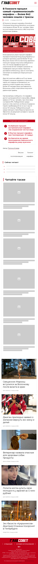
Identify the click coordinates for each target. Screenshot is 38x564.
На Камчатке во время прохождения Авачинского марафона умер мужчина (20, 140)
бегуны (21, 152)
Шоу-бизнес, (7, 390)
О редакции (8, 544)
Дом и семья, (7, 461)
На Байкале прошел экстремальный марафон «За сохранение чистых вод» (21, 128)
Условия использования (25, 544)
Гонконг (30, 152)
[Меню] (35, 2)
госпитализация (16, 156)
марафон (30, 156)
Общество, (6, 532)
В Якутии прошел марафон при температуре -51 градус (20, 134)
